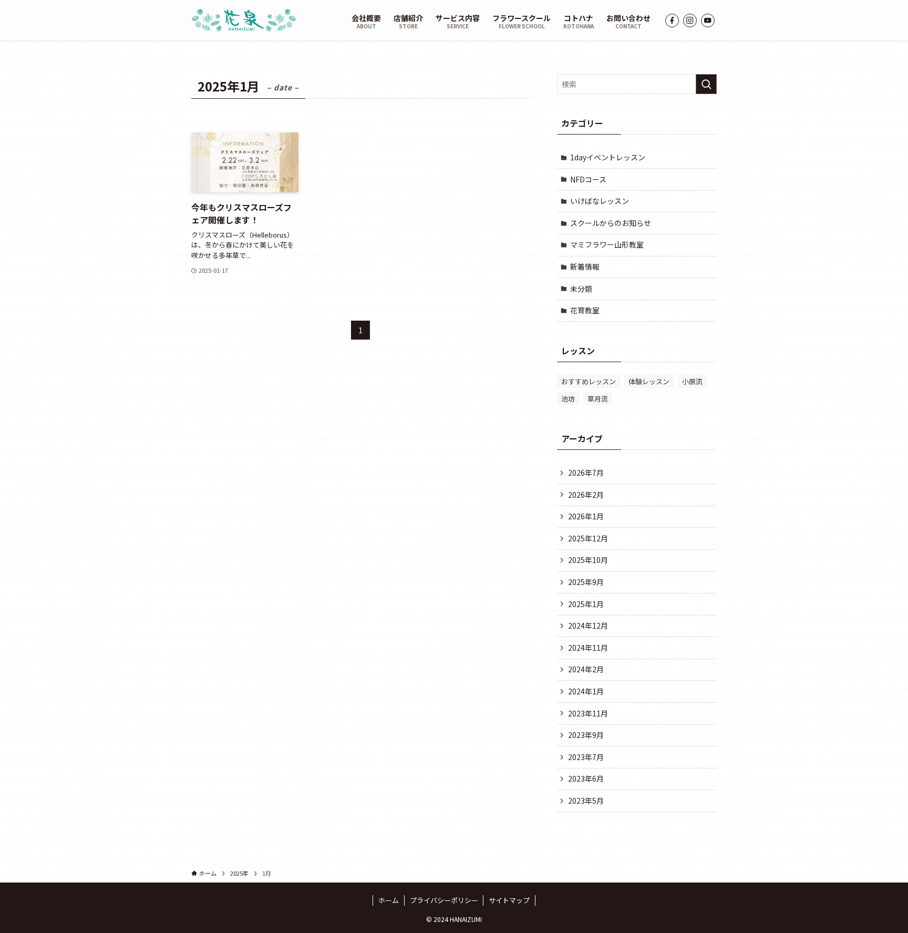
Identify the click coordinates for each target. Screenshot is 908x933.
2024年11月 (588, 647)
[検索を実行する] (706, 84)
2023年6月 (586, 778)
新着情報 (585, 266)
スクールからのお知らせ (610, 223)
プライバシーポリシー (444, 900)
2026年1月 (586, 516)
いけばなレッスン (599, 201)
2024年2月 (586, 669)
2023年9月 (586, 735)
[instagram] (690, 20)
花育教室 (585, 310)
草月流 (597, 399)
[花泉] (243, 20)
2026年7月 (586, 472)
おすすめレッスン (588, 381)
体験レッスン (648, 381)
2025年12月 (588, 538)
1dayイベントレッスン (607, 157)
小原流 (692, 381)
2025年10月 (588, 560)
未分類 (581, 288)
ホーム (388, 900)
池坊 (568, 399)
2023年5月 (586, 800)
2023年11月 (588, 713)
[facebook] (672, 20)
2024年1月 (586, 691)
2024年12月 (588, 625)
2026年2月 (586, 494)
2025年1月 (586, 604)
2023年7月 (586, 757)
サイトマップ (509, 900)
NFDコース (588, 179)
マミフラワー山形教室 (607, 244)
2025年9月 (586, 582)
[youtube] (708, 20)
